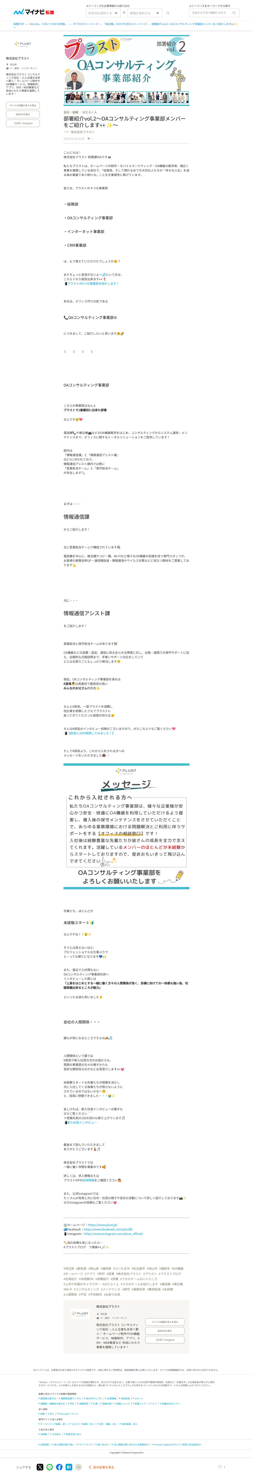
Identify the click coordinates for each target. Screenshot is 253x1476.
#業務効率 (138, 1289)
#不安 (82, 1294)
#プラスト (150, 1273)
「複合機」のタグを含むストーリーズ (125, 24)
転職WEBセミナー (171, 1403)
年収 (72, 1403)
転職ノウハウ (123, 1403)
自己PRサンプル (94, 1398)
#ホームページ (73, 1273)
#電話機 (165, 1284)
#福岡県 (106, 1268)
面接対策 (107, 1403)
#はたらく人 (110, 1284)
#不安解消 (95, 1294)
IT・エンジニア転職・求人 (53, 1423)
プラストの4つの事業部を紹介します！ (93, 283)
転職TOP (19, 24)
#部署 (114, 1279)
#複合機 (177, 1284)
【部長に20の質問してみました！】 (91, 733)
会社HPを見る (23, 114)
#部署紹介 (102, 1279)
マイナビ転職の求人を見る (23, 105)
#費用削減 (154, 1289)
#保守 (126, 1289)
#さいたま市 (121, 1268)
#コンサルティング (86, 1289)
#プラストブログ (170, 1273)
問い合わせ (103, 1444)
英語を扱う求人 (73, 1434)
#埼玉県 (69, 1268)
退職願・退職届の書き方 (52, 1403)
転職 (42, 1413)
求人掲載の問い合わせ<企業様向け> (132, 1444)
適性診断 (125, 1398)
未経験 (43, 1434)
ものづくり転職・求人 (83, 1423)
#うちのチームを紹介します (139, 1284)
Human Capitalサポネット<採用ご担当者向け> (178, 1444)
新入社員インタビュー (82, 1122)
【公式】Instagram (23, 123)
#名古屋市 (138, 1268)
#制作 (101, 1273)
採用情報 (88, 1180)
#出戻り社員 (112, 1294)
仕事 (95, 1403)
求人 (52, 1413)
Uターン (139, 1398)
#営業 (110, 1273)
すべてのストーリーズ (85, 24)
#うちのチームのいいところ (138, 1279)
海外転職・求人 (129, 1423)
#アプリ (90, 1273)
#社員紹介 (70, 1279)
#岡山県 (93, 1268)
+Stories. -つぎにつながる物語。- (48, 24)
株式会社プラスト (18, 58)
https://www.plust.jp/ (102, 1224)
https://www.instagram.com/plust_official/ (113, 1233)
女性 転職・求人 (108, 1423)
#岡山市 (152, 1268)
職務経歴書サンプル (71, 1398)
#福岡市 (164, 1268)
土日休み (56, 1434)
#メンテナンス (110, 1289)
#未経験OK (86, 1279)
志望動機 (111, 1398)
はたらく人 (89, 112)
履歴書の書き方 (48, 1398)
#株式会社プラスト (129, 1273)
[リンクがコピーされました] (78, 1467)
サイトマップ (86, 1444)
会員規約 (44, 1444)
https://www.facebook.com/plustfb (108, 1229)
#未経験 (167, 1289)
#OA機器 (177, 1268)
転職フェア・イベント (146, 1403)
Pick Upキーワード (68, 1413)
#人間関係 (70, 1294)
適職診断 (83, 1403)
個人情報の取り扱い (64, 1444)
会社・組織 (71, 112)
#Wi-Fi (68, 1289)
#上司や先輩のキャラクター (82, 1284)
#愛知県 (81, 1268)
